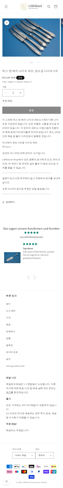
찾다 (8, 304)
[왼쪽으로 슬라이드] (24, 62)
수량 (4, 87)
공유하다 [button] (10, 202)
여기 (8, 392)
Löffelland (26, 482)
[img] (31, 232)
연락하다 (10, 331)
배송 (8, 324)
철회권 (9, 345)
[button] (6, 6)
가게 (8, 317)
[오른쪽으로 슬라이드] (38, 62)
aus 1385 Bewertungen (31, 236)
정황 (8, 338)
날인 (8, 359)
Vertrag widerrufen (15, 366)
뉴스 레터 (11, 310)
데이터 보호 (12, 352)
